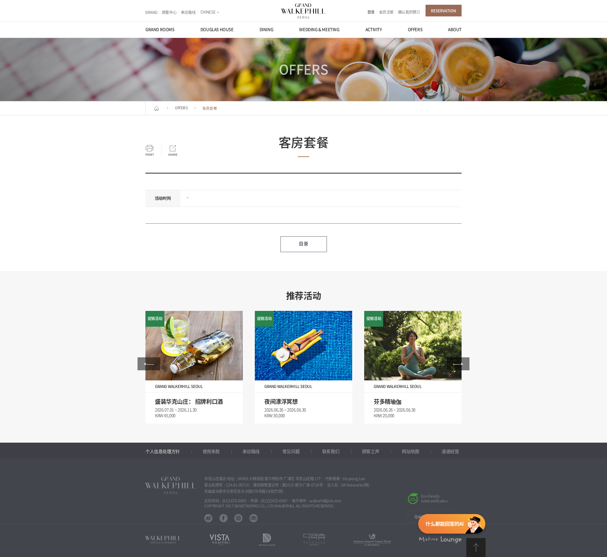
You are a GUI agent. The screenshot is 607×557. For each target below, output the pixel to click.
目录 (303, 243)
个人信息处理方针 (162, 451)
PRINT (149, 150)
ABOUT (455, 29)
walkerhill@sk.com (325, 501)
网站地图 (410, 451)
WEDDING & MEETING (319, 29)
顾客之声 (370, 451)
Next (458, 363)
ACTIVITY (373, 29)
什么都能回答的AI (451, 525)
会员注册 (386, 12)
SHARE (172, 150)
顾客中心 (169, 12)
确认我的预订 (409, 12)
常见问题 (290, 451)
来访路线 (188, 12)
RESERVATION (443, 11)
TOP (476, 547)
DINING (266, 29)
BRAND (151, 12)
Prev (149, 363)
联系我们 (330, 451)
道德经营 (450, 451)
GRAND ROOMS (160, 29)
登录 (371, 12)
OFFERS (415, 29)
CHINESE (207, 12)
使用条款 (211, 451)
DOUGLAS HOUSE (217, 29)
